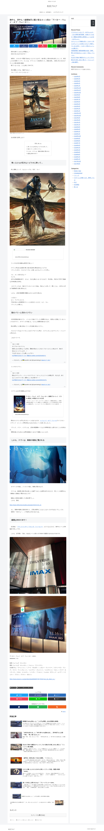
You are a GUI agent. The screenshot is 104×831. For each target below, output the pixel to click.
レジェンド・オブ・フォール (48, 420)
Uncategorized (78, 173)
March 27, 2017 (45, 360)
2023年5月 (77, 76)
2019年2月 (77, 150)
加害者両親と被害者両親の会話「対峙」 (82, 50)
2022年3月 (77, 106)
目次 (36, 143)
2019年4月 (77, 147)
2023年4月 (77, 78)
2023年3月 (77, 81)
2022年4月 (77, 104)
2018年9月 (77, 152)
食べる (76, 187)
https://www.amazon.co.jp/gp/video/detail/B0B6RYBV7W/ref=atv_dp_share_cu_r (32, 679)
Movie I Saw (13, 687)
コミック (76, 175)
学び (75, 182)
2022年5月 (77, 101)
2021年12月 (77, 113)
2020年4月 (77, 131)
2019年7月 (77, 143)
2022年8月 (77, 97)
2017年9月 (77, 163)
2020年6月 (77, 129)
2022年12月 (77, 88)
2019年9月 (77, 138)
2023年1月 (77, 85)
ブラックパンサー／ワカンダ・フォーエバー (30, 526)
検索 (72, 18)
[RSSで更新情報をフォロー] (57, 706)
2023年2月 (77, 83)
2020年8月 (77, 127)
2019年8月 (77, 140)
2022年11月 (77, 90)
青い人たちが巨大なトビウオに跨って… (38, 146)
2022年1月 (77, 111)
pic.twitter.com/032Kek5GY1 (38, 355)
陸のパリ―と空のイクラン (34, 149)
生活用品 (76, 184)
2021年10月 (77, 115)
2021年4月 (77, 120)
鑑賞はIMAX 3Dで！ (33, 153)
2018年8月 (77, 154)
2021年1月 (77, 124)
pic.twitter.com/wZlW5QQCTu (38, 380)
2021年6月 (77, 118)
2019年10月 (77, 136)
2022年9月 (77, 95)
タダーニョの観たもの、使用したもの (25, 687)
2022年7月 (77, 99)
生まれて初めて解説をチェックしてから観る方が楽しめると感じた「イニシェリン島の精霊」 (82, 60)
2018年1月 (77, 159)
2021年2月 (77, 122)
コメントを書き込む (38, 815)
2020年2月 (77, 134)
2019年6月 (77, 145)
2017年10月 (77, 161)
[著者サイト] (19, 706)
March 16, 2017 (45, 384)
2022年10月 (77, 92)
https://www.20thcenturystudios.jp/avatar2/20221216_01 (25, 505)
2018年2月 (77, 157)
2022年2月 (77, 108)
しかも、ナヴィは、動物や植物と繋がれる (38, 151)
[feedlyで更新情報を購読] (38, 706)
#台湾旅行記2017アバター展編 (21, 355)
